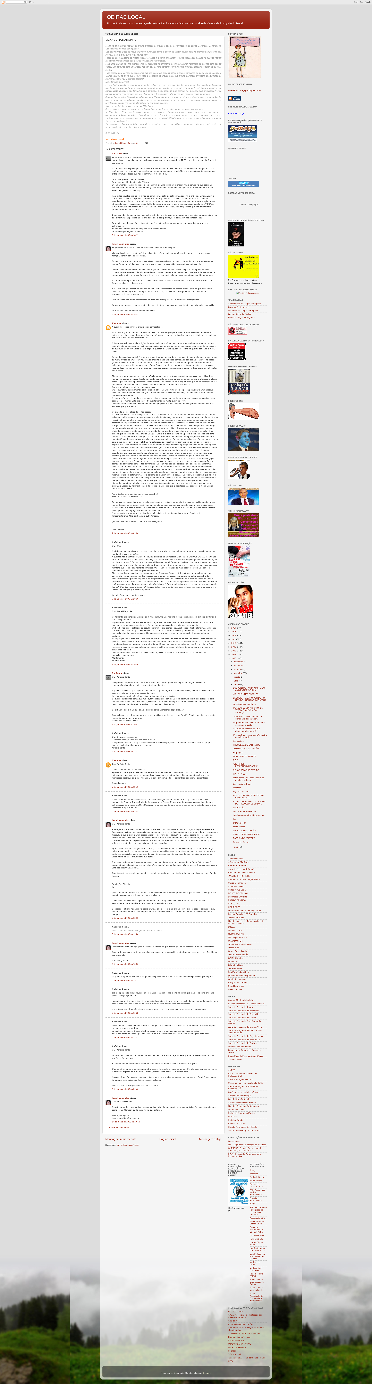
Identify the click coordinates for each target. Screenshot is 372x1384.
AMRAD (231, 1070)
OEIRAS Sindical (235, 958)
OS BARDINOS (235, 969)
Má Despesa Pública (237, 937)
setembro (238, 673)
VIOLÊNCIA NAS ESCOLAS (245, 694)
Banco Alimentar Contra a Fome (257, 1222)
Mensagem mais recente (120, 1139)
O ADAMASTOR (235, 941)
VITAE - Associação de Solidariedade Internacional (256, 1297)
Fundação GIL (256, 1239)
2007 (234, 654)
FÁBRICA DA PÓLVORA (244, 838)
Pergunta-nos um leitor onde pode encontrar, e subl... (249, 724)
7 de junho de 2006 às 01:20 (125, 533)
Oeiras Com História (237, 951)
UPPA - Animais (235, 989)
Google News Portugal (238, 1099)
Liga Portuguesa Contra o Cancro (257, 1249)
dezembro (239, 662)
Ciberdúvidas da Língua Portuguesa (244, 304)
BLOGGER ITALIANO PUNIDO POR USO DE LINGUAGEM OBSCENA (249, 699)
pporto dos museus (237, 979)
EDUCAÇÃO (238, 808)
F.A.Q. (236, 760)
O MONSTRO (239, 823)
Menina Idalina (235, 930)
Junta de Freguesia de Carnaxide (243, 1014)
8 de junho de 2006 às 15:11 (125, 980)
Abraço (253, 1170)
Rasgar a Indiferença (237, 982)
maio (236, 847)
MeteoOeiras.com (236, 1110)
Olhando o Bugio (236, 965)
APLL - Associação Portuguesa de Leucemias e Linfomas (258, 1211)
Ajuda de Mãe (256, 1181)
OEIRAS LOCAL (126, 17)
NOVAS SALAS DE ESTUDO (246, 770)
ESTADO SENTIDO (237, 900)
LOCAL (231, 927)
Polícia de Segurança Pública (241, 1113)
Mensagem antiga (210, 1139)
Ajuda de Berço (257, 1177)
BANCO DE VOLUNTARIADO (246, 834)
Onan (235, 819)
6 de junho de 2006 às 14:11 (125, 235)
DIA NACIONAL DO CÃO (244, 831)
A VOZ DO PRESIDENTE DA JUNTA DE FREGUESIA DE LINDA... (249, 802)
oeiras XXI (233, 962)
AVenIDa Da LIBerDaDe (239, 876)
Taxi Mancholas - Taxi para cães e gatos (246, 1358)
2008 (234, 651)
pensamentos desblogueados (241, 976)
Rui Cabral (117, 154)
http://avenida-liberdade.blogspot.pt (244, 911)
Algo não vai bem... (242, 791)
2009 (234, 647)
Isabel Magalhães (120, 244)
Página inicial (167, 1139)
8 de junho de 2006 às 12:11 (125, 918)
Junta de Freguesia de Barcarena (243, 1011)
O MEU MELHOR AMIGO (239, 1344)
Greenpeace (234, 1141)
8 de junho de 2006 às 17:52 (125, 1037)
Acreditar (254, 1174)
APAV (252, 1204)
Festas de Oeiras (241, 842)
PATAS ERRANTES (237, 1347)
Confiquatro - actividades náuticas (243, 1092)
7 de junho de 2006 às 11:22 (125, 752)
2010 (234, 643)
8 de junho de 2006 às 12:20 (125, 934)
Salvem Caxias (235, 1059)
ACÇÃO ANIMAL (235, 1311)
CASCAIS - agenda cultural (240, 1079)
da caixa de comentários (244, 704)
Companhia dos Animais (239, 1337)
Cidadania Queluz (236, 886)
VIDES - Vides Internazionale (256, 1289)
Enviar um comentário (119, 1128)
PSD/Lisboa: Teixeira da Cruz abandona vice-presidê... (246, 730)
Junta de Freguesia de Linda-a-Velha (245, 1027)
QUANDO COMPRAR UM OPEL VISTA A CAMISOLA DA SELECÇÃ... (247, 710)
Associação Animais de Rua (241, 1324)
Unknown (116, 323)
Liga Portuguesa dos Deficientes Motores (257, 1256)
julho (236, 681)
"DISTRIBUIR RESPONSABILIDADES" (245, 765)
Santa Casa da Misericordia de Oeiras (245, 1056)
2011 (233, 639)
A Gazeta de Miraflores (238, 862)
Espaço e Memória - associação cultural (246, 1004)
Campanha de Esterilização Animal (244, 879)
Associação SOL (257, 1218)
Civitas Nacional (257, 1235)
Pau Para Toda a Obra (238, 972)
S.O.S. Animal (234, 1354)
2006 (234, 658)
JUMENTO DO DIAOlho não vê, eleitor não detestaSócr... (247, 717)
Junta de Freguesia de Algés (241, 1007)
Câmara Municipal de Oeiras (241, 1000)
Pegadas (232, 1351)
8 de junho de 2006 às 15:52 (125, 1013)
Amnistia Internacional (256, 1199)
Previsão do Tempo (237, 1123)
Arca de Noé (234, 1321)
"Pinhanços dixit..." (236, 859)
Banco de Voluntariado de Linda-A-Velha (257, 1229)
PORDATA (233, 1116)
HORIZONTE (234, 907)
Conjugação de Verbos (238, 307)
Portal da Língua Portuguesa (241, 317)
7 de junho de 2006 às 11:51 (125, 787)
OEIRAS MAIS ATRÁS (238, 955)
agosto (237, 677)
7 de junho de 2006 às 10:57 (125, 724)
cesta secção (239, 827)
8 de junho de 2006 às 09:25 (125, 811)
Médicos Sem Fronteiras (256, 1269)
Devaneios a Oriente (237, 897)
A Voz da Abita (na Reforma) (241, 869)
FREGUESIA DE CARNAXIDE (246, 745)
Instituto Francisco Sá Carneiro (242, 914)
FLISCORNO (234, 904)
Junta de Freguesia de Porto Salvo (244, 1040)
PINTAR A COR (240, 774)
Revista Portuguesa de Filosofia (242, 1127)
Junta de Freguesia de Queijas (242, 1043)
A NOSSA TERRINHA (238, 866)
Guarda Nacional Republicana (242, 1103)
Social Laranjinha (236, 986)
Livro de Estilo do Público (239, 314)
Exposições (238, 741)
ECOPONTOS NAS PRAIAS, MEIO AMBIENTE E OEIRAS (249, 689)
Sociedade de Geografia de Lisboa (244, 1130)
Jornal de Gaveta (236, 918)
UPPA (230, 1361)
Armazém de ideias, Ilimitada (241, 873)
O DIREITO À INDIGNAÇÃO (246, 749)
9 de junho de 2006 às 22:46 (125, 1089)
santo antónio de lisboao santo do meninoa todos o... (248, 779)
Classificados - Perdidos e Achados (244, 1334)
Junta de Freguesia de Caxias (242, 1018)
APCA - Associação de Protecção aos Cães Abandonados (245, 1316)
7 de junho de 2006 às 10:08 (125, 599)
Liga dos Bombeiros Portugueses (243, 1106)
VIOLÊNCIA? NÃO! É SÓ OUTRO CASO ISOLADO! (248, 796)
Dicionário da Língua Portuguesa (243, 311)
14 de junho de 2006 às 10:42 (126, 1122)
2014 (234, 628)
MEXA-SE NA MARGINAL (244, 811)
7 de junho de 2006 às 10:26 (125, 664)
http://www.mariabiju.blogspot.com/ (249, 815)
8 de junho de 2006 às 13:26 (125, 964)
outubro (237, 669)
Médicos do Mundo (255, 1263)
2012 (234, 635)
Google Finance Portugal (239, 1096)
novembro (239, 666)
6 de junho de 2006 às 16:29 (125, 314)
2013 (234, 632)
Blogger (206, 1373)
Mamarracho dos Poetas (239, 1047)
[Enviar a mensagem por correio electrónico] (146, 143)
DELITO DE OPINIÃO (238, 893)
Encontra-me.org (236, 1340)
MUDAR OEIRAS (236, 934)
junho (236, 685)
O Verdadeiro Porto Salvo (240, 944)
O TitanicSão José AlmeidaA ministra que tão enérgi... (250, 736)
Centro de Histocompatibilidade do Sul (245, 1083)
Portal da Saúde (235, 1120)
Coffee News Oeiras (237, 890)
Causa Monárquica (237, 883)
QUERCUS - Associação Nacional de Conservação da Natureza (245, 1149)
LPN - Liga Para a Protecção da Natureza (247, 1145)
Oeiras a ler (233, 948)
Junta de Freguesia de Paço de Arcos (245, 1036)
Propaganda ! (239, 752)
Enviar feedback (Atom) (128, 1145)
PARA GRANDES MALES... (245, 756)
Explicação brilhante (242, 784)
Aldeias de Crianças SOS (256, 1185)
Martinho (237, 788)
